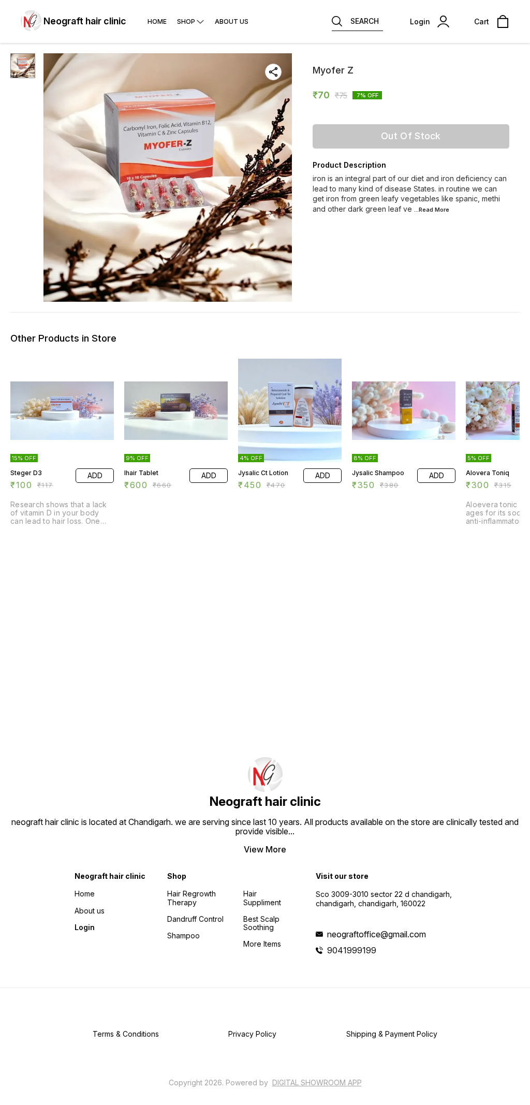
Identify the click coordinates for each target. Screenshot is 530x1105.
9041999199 (351, 950)
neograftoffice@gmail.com (376, 934)
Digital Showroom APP (317, 1082)
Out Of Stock (411, 135)
